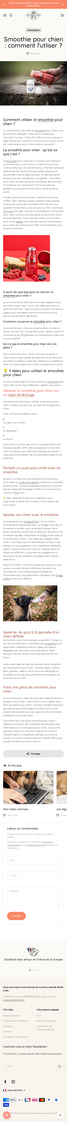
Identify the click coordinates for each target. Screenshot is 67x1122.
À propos (8, 1026)
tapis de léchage (21, 395)
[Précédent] (3, 4)
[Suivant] (63, 4)
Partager (36, 753)
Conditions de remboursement (46, 1028)
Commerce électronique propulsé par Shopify (41, 1113)
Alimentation (33, 30)
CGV (39, 1015)
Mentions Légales (46, 1020)
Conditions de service (35, 845)
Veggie (19, 221)
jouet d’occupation (29, 482)
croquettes (50, 643)
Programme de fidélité (15, 1020)
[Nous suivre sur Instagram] (13, 1082)
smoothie (46, 119)
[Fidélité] (7, 1115)
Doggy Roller (31, 521)
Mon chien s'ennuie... (16, 809)
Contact (7, 1031)
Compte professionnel (15, 1037)
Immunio (8, 211)
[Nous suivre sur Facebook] (5, 1082)
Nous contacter (11, 1015)
